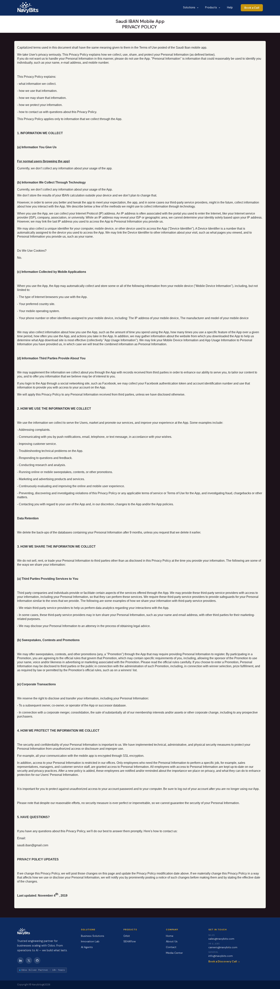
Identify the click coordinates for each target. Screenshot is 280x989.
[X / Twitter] (29, 960)
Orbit (126, 936)
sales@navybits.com (221, 938)
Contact (171, 947)
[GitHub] (37, 960)
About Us (172, 941)
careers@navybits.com (222, 947)
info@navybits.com (220, 956)
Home (169, 936)
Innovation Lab (90, 941)
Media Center (174, 952)
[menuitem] (191, 7)
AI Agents (87, 947)
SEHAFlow (129, 941)
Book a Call (251, 7)
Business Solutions (92, 936)
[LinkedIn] (20, 960)
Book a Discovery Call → (224, 961)
